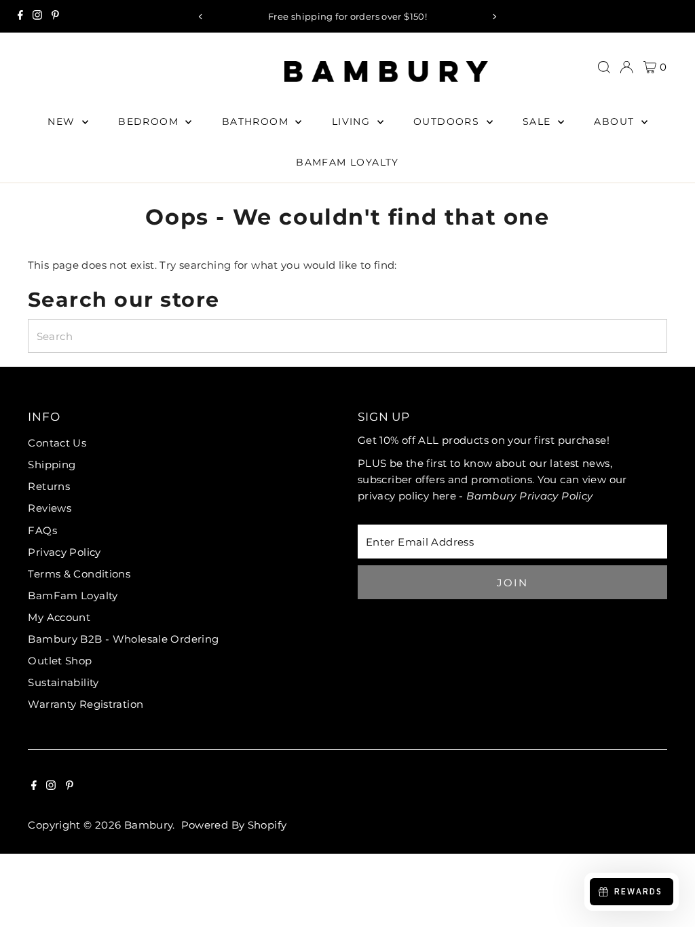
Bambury (148, 824)
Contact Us (57, 442)
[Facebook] (20, 16)
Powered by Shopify (234, 824)
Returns (49, 486)
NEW (63, 121)
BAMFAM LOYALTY (347, 162)
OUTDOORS (448, 121)
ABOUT (615, 121)
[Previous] (201, 16)
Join (512, 582)
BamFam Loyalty (72, 595)
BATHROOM (257, 121)
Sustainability (63, 682)
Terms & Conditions (79, 573)
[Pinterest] (55, 16)
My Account (59, 617)
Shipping (51, 464)
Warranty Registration (85, 704)
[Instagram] (37, 16)
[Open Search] (604, 67)
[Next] (493, 16)
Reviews (49, 508)
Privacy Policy (64, 552)
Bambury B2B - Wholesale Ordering (123, 638)
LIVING (353, 121)
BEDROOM (150, 121)
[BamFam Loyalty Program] (626, 67)
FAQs (42, 530)
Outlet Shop (60, 660)
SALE (539, 121)
